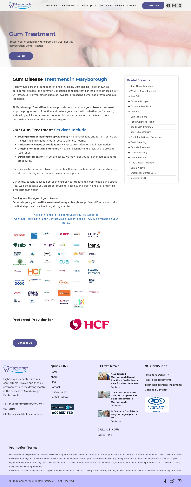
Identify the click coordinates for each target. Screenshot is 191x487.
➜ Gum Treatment (137, 116)
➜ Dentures (134, 111)
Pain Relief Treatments (158, 379)
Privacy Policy (58, 392)
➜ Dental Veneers (137, 157)
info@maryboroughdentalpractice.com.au (23, 414)
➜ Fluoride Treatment (139, 147)
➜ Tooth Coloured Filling (141, 121)
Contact (131, 5)
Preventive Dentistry (157, 374)
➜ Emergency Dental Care (142, 172)
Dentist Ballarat (59, 397)
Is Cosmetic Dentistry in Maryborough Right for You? (124, 414)
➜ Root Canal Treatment (141, 86)
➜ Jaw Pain (134, 96)
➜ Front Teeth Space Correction (145, 137)
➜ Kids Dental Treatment (141, 162)
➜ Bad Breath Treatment (141, 126)
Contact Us (24, 342)
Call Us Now (153, 5)
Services (138, 80)
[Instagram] (174, 5)
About (54, 376)
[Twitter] (172, 481)
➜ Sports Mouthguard (139, 132)
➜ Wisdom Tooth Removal (142, 91)
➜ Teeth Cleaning (137, 142)
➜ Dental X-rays (136, 167)
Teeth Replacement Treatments (163, 384)
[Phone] (179, 5)
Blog (53, 381)
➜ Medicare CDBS (137, 178)
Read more (116, 387)
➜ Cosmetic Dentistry (139, 106)
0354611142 (9, 409)
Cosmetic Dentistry (156, 389)
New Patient (105, 5)
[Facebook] (168, 5)
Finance (119, 5)
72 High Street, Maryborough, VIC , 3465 (23, 403)
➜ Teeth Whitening (138, 152)
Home (53, 371)
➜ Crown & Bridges (138, 101)
